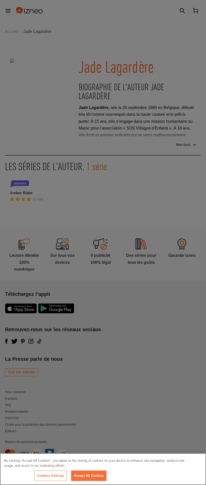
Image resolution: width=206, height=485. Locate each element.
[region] (103, 469)
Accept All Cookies (89, 475)
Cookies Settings (50, 475)
